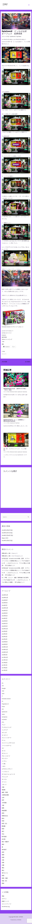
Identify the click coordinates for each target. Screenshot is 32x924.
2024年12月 (5, 595)
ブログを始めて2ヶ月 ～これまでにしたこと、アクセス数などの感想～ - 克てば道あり (16, 563)
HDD (3, 691)
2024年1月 (4, 605)
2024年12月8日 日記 (7, 530)
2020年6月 (5, 641)
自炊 (3, 860)
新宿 (3, 828)
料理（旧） (5, 823)
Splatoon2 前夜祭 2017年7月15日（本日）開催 (14, 389)
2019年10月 (5, 649)
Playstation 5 (5, 704)
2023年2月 (5, 615)
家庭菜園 (4, 810)
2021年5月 (4, 634)
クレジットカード (6, 737)
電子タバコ (5, 873)
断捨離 (3, 826)
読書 (3, 865)
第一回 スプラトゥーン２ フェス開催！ (14, 449)
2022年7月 (5, 623)
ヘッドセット (5, 771)
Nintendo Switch (13, 391)
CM (3, 685)
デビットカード (6, 756)
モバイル (4, 779)
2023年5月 (5, 613)
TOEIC (3, 714)
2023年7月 (5, 610)
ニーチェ (4, 761)
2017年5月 (4, 670)
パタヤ (3, 766)
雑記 (3, 870)
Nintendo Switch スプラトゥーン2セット (12, 327)
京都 (3, 787)
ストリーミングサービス (8, 743)
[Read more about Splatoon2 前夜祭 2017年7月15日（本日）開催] (16, 379)
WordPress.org (6, 906)
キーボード (5, 735)
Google (4, 688)
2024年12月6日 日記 (7, 540)
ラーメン (4, 782)
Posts (3, 706)
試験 (3, 862)
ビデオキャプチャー (7, 769)
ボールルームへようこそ (8, 774)
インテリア (5, 730)
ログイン (4, 898)
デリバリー (5, 758)
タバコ (3, 750)
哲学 (3, 800)
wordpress (4, 717)
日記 (3, 834)
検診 (3, 844)
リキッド (4, 784)
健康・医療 (5, 792)
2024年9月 (5, 600)
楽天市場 (4, 337)
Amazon (4, 335)
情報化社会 (5, 815)
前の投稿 (4, 361)
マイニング (5, 776)
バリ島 (3, 763)
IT (2, 696)
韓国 (3, 875)
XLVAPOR (4, 719)
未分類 (3, 839)
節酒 (3, 857)
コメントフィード (6, 904)
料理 (3, 821)
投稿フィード (5, 901)
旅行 (3, 831)
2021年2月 (4, 639)
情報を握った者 (6, 553)
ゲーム (3, 740)
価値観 (3, 789)
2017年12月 (5, 657)
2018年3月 (4, 654)
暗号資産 (4, 836)
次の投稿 (28, 361)
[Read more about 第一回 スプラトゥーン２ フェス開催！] (16, 439)
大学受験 (4, 802)
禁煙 (3, 854)
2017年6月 (4, 667)
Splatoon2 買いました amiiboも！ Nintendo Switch (15, 420)
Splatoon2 (12, 36)
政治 (3, 818)
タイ (3, 748)
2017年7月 (4, 665)
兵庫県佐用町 (5, 795)
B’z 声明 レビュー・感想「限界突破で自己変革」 (16, 577)
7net (3, 341)
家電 (3, 813)
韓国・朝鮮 (5, 878)
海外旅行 (4, 849)
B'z (2, 683)
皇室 (3, 852)
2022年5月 (5, 626)
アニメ (3, 724)
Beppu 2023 (5, 538)
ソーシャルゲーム (6, 745)
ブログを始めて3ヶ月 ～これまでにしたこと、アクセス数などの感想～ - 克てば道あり (16, 573)
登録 (3, 896)
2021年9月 (4, 631)
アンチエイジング (6, 727)
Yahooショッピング (7, 339)
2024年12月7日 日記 (7, 532)
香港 (3, 883)
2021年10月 (5, 628)
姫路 (3, 808)
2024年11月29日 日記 (7, 535)
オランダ (4, 732)
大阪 (3, 805)
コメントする (5, 36)
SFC (3, 709)
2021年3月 (4, 636)
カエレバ (10, 330)
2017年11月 (5, 660)
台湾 (3, 797)
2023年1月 (4, 618)
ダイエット (5, 753)
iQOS (3, 693)
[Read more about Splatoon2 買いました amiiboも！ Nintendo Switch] (16, 410)
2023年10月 (5, 608)
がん (3, 722)
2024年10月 (5, 597)
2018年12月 (5, 652)
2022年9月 (5, 621)
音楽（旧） (5, 880)
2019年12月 (5, 647)
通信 (3, 867)
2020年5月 (5, 644)
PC (2, 701)
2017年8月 (4, 662)
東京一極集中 (5, 841)
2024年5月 (5, 602)
